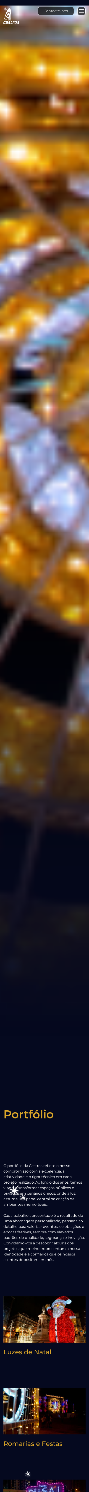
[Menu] (81, 11)
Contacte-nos (56, 11)
